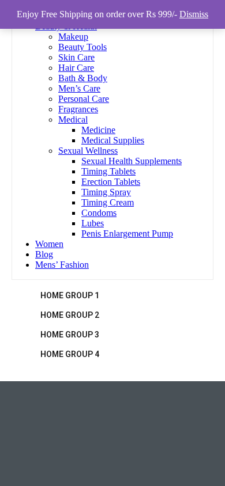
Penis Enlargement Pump (127, 233)
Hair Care (76, 68)
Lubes (92, 223)
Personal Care (83, 99)
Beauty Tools (82, 47)
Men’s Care (79, 88)
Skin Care (76, 57)
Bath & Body (82, 78)
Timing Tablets (108, 171)
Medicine (98, 130)
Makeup (73, 36)
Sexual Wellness (88, 150)
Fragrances (78, 109)
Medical (73, 119)
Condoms (99, 213)
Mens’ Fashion (62, 264)
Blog (44, 254)
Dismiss (193, 14)
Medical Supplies (112, 140)
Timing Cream (107, 202)
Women (49, 244)
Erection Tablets (110, 182)
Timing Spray (106, 192)
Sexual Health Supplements (131, 161)
